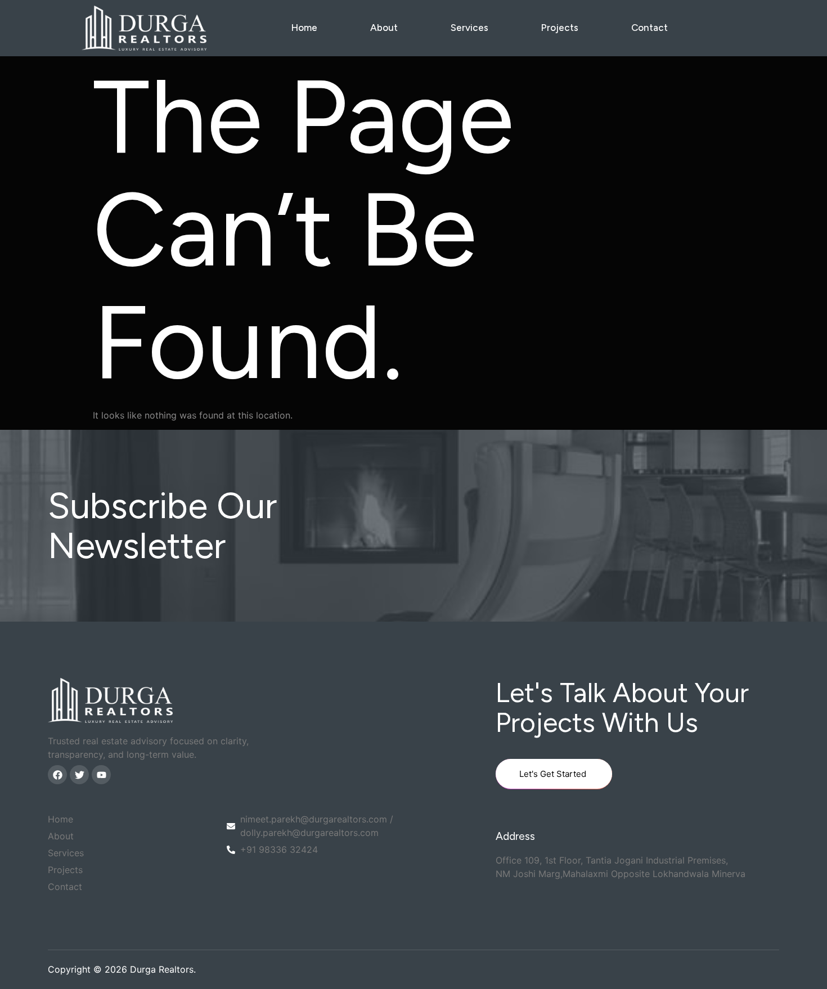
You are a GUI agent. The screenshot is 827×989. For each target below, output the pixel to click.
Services (469, 27)
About (384, 27)
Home (304, 27)
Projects (559, 27)
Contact (649, 27)
